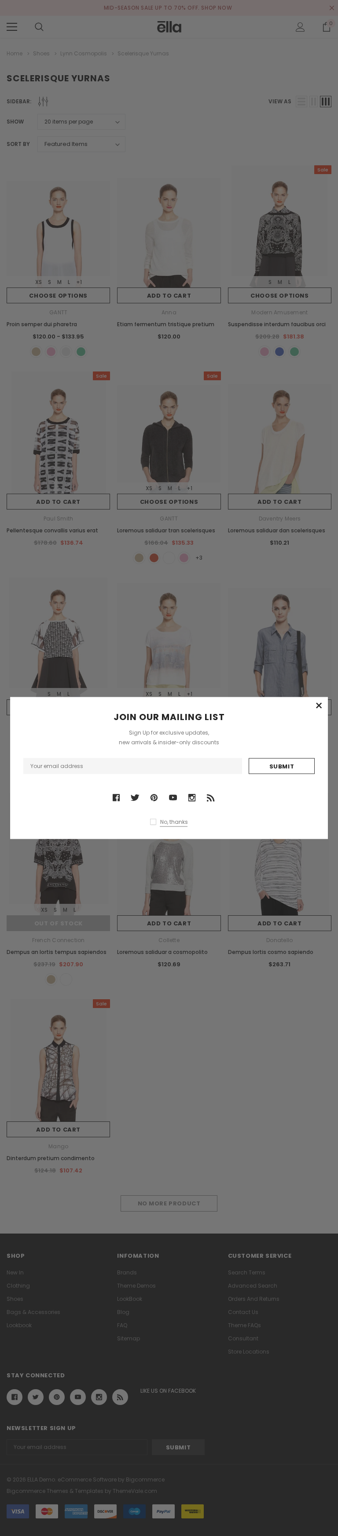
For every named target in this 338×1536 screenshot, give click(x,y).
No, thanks (174, 822)
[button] (319, 706)
